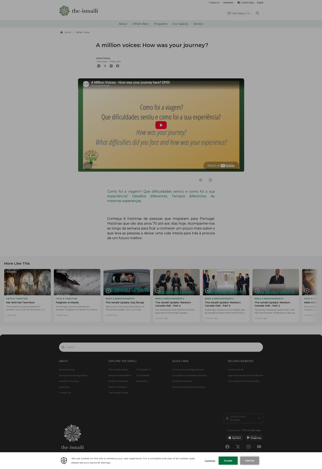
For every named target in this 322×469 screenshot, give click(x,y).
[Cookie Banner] (161, 460)
